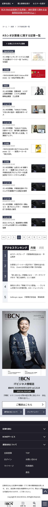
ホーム (5, 26)
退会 (27, 472)
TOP (28, 453)
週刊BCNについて (11, 412)
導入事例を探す (23, 3)
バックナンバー (33, 412)
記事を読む (6, 3)
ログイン (8, 459)
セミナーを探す (39, 3)
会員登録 (8, 453)
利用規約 (29, 465)
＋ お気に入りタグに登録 (15, 43)
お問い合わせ (31, 459)
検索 (12, 26)
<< (3, 237)
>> (44, 237)
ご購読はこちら (24, 404)
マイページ (9, 465)
